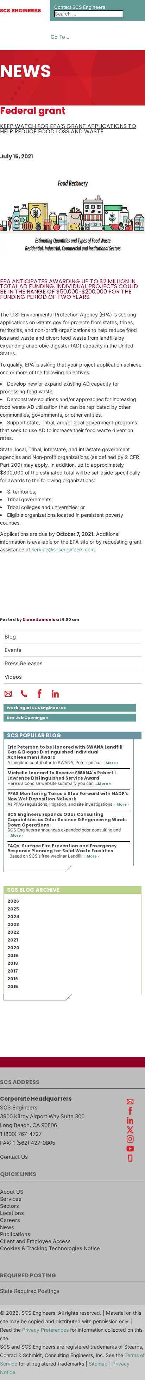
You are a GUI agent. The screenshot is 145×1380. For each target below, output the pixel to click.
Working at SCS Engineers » (36, 707)
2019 (12, 955)
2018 (12, 963)
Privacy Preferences (45, 1330)
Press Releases (24, 663)
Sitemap (98, 1364)
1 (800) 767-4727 (21, 1134)
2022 (13, 932)
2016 (12, 979)
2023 (13, 924)
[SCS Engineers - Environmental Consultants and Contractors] (20, 10)
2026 (13, 901)
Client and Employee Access (35, 1241)
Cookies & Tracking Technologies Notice (50, 1248)
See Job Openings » (27, 717)
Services (10, 1199)
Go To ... (61, 37)
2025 (13, 909)
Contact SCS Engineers (79, 7)
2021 (12, 940)
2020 (13, 948)
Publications (15, 1234)
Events (13, 650)
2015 (12, 986)
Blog (10, 637)
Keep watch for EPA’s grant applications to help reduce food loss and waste (68, 128)
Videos (13, 677)
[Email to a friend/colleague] (8, 697)
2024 (13, 917)
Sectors (9, 1206)
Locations (12, 1213)
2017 (12, 971)
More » (112, 762)
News (7, 1227)
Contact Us (14, 1157)
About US (11, 1192)
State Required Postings (29, 1291)
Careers (10, 1220)
